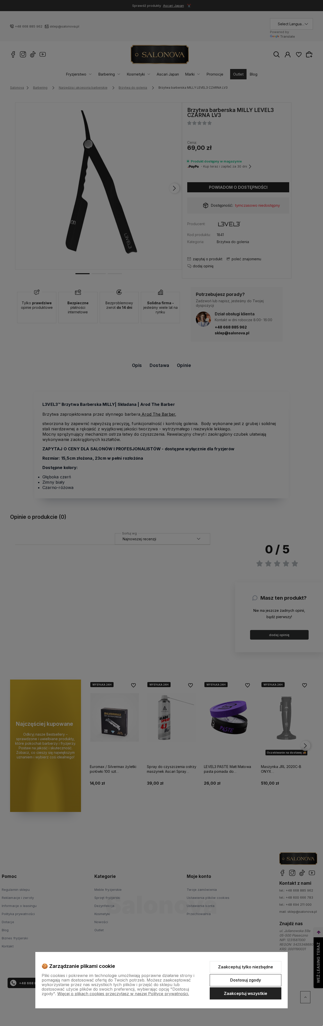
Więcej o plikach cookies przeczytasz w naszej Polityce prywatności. (123, 993)
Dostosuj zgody (245, 980)
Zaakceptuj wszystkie (245, 993)
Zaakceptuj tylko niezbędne (245, 966)
